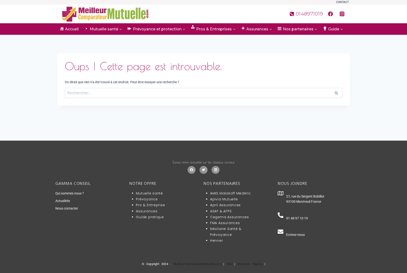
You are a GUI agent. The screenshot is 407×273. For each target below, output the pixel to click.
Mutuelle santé (149, 193)
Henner (216, 240)
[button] (191, 170)
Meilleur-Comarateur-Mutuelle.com (197, 264)
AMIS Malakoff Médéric (230, 193)
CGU (229, 264)
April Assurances (225, 205)
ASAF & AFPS (221, 211)
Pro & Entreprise (150, 205)
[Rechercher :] (203, 93)
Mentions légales (249, 264)
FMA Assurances (225, 223)
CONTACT (342, 2)
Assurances (147, 211)
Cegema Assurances (229, 217)
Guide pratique (150, 217)
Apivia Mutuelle (224, 199)
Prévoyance (147, 199)
